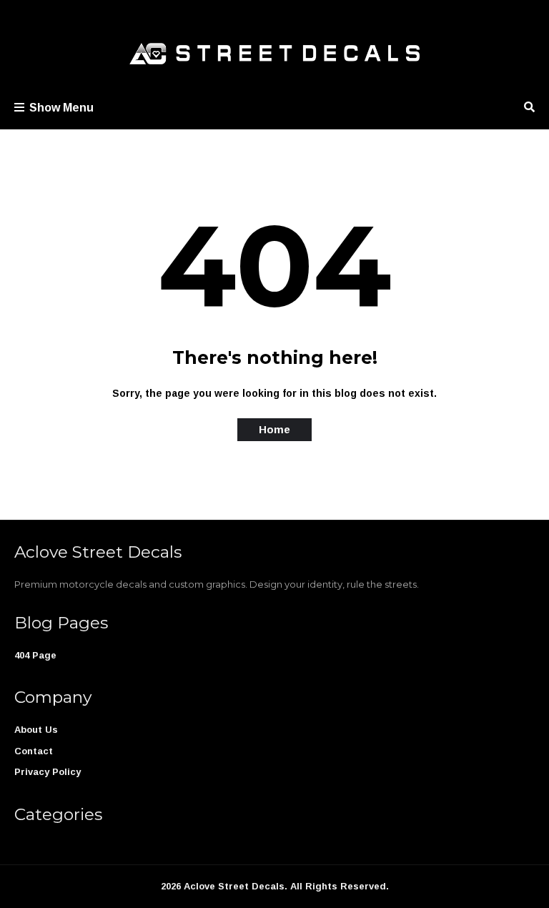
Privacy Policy (47, 771)
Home (274, 429)
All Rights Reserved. (339, 886)
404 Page (35, 655)
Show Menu (61, 108)
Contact (33, 751)
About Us (36, 729)
